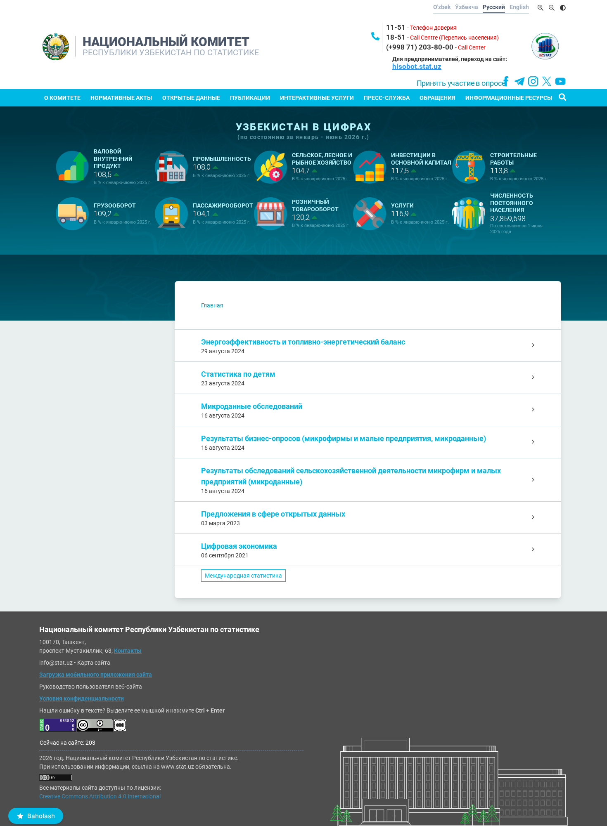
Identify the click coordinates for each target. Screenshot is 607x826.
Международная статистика (243, 575)
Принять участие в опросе (461, 83)
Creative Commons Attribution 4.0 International (100, 796)
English (519, 7)
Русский (494, 7)
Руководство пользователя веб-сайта (90, 686)
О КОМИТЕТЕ (62, 97)
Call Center (472, 47)
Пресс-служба (387, 97)
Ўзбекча (466, 7)
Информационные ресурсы (508, 97)
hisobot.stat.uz (416, 66)
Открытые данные (191, 97)
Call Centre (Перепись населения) (454, 37)
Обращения (437, 97)
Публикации (250, 97)
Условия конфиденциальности (81, 698)
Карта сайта (93, 662)
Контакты (128, 650)
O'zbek (442, 7)
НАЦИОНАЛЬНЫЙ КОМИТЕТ (166, 42)
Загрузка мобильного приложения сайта (95, 674)
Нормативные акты (121, 97)
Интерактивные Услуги (317, 97)
